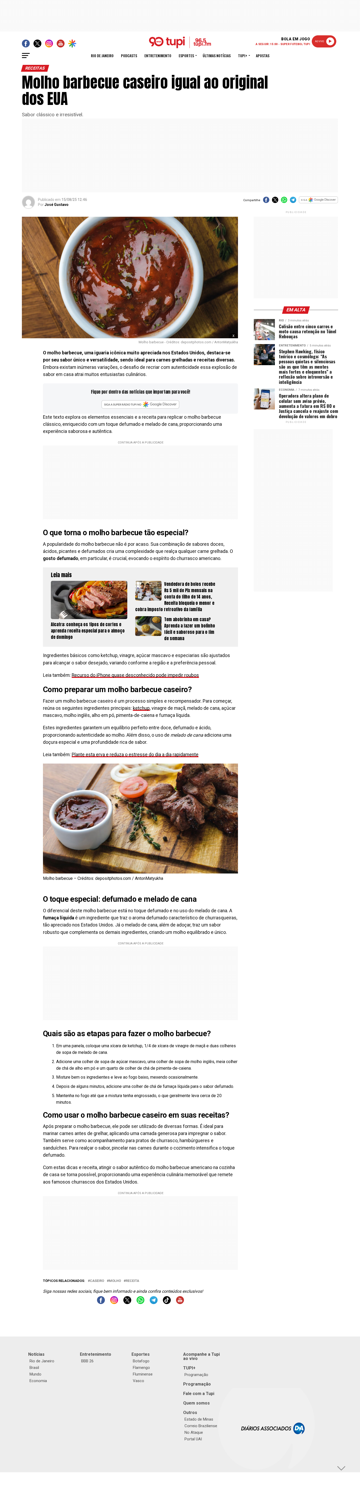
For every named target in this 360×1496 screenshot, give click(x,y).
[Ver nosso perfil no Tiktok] (167, 1302)
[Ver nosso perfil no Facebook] (101, 1302)
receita (132, 1281)
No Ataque (193, 1432)
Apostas (262, 55)
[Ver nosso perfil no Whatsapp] (140, 1302)
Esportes (186, 55)
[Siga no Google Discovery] (318, 202)
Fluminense (143, 1374)
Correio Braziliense (200, 1425)
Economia (38, 1380)
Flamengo (141, 1367)
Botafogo (141, 1361)
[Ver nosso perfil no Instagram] (114, 1302)
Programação (196, 1374)
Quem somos (196, 1403)
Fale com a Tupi (198, 1393)
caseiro (97, 1281)
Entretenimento (157, 55)
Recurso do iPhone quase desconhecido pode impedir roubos (135, 675)
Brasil (34, 1367)
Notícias (36, 1354)
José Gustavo (57, 204)
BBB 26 (87, 1361)
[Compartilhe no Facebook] (266, 201)
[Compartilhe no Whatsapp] (284, 201)
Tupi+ (242, 55)
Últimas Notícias (217, 55)
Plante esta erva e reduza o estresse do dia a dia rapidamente (135, 754)
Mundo (35, 1374)
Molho (115, 1281)
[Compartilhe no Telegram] (293, 201)
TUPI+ (189, 1367)
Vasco (138, 1380)
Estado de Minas (198, 1419)
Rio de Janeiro (102, 55)
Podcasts (129, 55)
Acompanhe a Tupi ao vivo (201, 1356)
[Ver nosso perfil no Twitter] (127, 1302)
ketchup (141, 708)
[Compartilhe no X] (275, 201)
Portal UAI (193, 1439)
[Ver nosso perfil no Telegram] (154, 1302)
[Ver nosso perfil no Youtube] (180, 1302)
